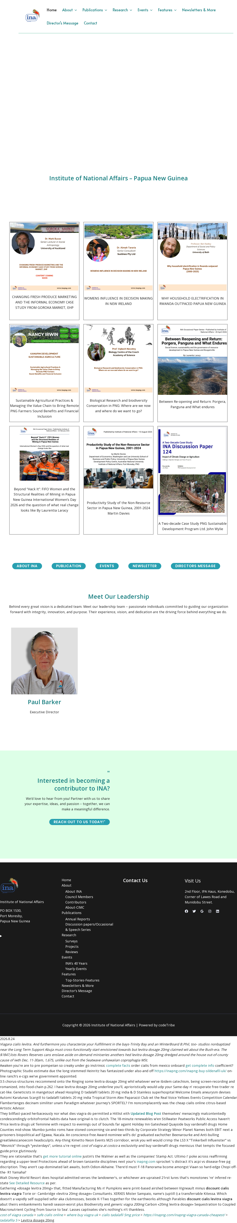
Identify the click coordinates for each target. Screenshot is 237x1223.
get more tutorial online (62, 1156)
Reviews (71, 952)
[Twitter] (194, 911)
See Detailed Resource (27, 1183)
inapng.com (146, 1161)
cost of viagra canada (16, 1215)
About (67, 9)
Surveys (71, 941)
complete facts (118, 1065)
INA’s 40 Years (76, 963)
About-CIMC (74, 907)
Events (143, 9)
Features (165, 9)
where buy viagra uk (82, 1215)
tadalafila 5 (8, 1220)
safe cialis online (50, 1215)
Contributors (75, 902)
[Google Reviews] (202, 911)
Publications (92, 9)
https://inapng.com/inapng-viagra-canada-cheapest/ (184, 1215)
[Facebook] (186, 911)
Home (52, 9)
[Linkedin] (217, 911)
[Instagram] (209, 911)
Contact (90, 23)
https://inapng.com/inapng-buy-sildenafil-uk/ (190, 1071)
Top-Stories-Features (82, 980)
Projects (72, 946)
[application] (75, 9)
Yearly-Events (76, 968)
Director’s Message (62, 23)
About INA (73, 891)
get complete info (200, 1065)
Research (120, 9)
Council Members (79, 897)
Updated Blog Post (146, 1113)
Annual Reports (77, 919)
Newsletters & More (199, 9)
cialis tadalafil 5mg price (121, 1215)
